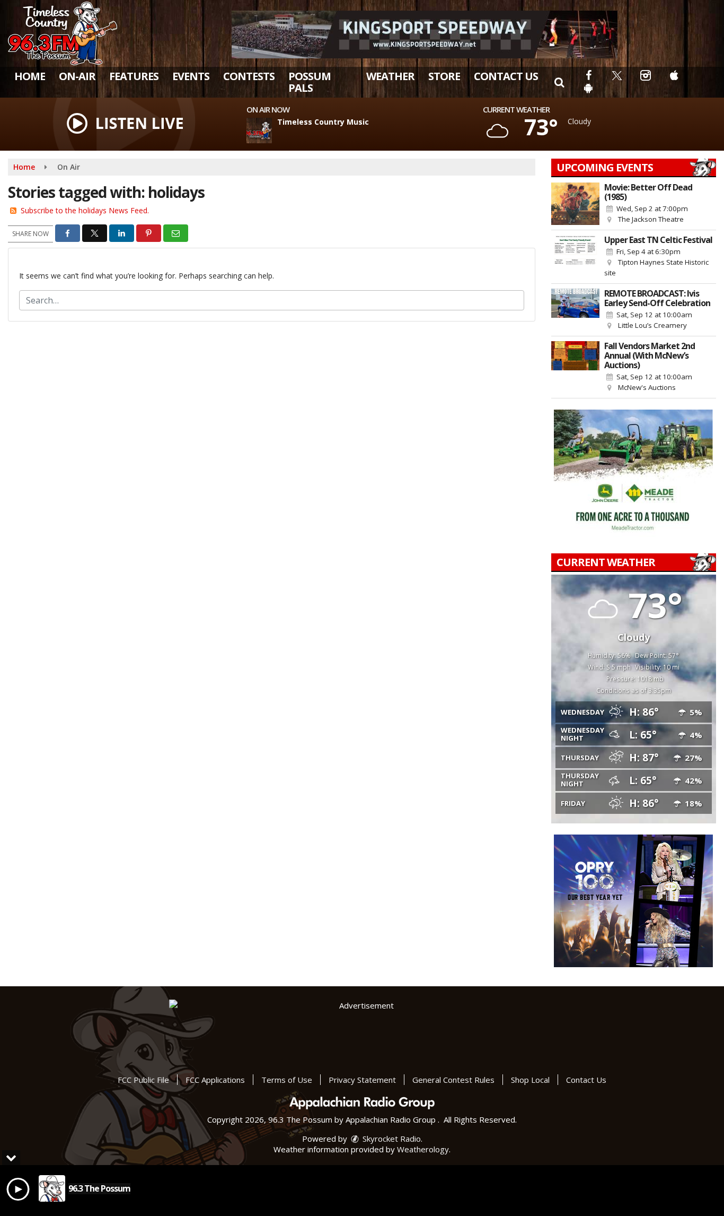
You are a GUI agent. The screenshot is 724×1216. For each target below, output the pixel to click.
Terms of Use (286, 1079)
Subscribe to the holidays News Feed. (85, 210)
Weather (390, 76)
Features (133, 76)
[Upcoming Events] (575, 204)
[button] (559, 82)
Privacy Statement (362, 1079)
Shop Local (530, 1079)
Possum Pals (309, 82)
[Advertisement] (424, 34)
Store (444, 76)
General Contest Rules (453, 1079)
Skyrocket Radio (390, 1138)
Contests (249, 76)
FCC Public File (143, 1079)
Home (29, 76)
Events (190, 76)
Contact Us (506, 76)
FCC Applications (215, 1079)
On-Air (77, 76)
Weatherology (423, 1149)
